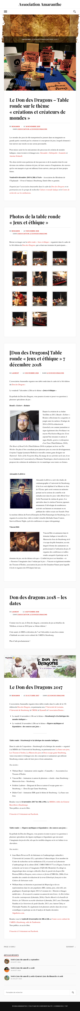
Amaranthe (22, 1006)
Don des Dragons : (19, 384)
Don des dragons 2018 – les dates (38, 600)
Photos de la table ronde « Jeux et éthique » (35, 219)
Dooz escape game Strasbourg (54, 752)
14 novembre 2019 (33, 126)
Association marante (40, 4)
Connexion (58, 1006)
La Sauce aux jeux (62, 749)
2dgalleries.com (18, 913)
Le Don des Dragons (38, 129)
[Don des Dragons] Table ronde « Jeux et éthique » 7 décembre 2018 (37, 358)
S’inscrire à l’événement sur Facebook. (23, 931)
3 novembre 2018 (32, 373)
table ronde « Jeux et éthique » (38, 242)
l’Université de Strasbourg (19, 710)
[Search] (73, 992)
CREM (34, 710)
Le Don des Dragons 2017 (36, 687)
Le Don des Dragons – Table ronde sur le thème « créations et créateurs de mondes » (39, 109)
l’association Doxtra (55, 710)
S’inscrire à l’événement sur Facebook (23, 814)
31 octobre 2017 (32, 695)
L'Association (23, 129)
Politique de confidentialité (40, 1006)
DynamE (42, 710)
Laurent (15, 373)
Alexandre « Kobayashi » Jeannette (53, 153)
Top (66, 1006)
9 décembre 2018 (32, 231)
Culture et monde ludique (48, 189)
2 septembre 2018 (32, 612)
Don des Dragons (57, 186)
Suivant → (71, 947)
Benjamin (16, 126)
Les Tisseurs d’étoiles (17, 752)
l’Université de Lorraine (54, 707)
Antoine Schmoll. (16, 156)
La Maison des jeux (34, 752)
